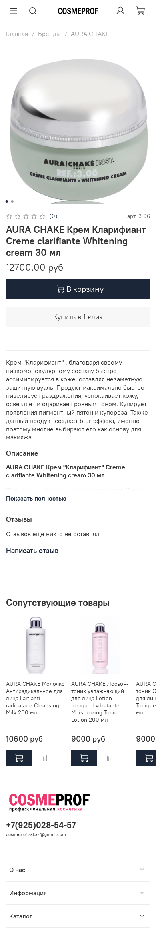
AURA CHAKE (90, 34)
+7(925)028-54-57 (41, 825)
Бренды (49, 34)
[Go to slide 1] (7, 201)
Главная (17, 34)
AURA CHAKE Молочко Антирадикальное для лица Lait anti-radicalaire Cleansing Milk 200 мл (35, 698)
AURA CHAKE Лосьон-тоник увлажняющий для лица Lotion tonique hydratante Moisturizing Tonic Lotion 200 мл (100, 701)
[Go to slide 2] (12, 201)
